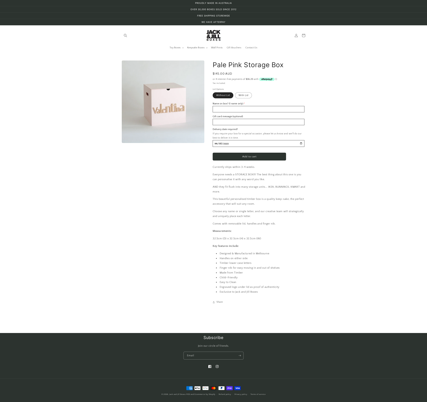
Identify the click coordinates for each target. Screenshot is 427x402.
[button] (125, 35)
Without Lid (223, 95)
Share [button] (220, 302)
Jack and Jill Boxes (177, 394)
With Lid (243, 95)
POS (188, 394)
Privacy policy (241, 394)
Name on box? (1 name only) (228, 103)
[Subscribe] (239, 356)
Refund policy (225, 394)
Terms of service (258, 394)
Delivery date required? (225, 129)
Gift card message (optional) (228, 116)
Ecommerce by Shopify (204, 394)
